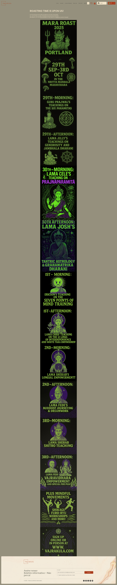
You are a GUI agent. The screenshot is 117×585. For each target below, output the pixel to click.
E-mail (59, 570)
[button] (86, 3)
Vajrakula (7, 3)
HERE (57, 17)
